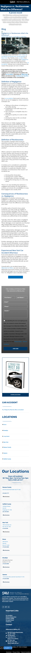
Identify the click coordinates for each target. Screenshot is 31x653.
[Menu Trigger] (27, 7)
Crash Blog (16, 37)
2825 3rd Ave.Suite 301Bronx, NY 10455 (6, 543)
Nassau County (7, 447)
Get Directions (7, 515)
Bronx (4, 424)
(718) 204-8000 (6, 547)
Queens (5, 453)
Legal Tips (23, 37)
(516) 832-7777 (6, 493)
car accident (9, 74)
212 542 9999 (5, 528)
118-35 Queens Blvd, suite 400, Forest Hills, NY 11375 (13, 576)
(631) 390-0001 (6, 511)
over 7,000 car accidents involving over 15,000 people (14, 55)
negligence (24, 59)
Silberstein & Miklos (7, 268)
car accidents (9, 98)
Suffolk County (7, 459)
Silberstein (24, 74)
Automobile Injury (6, 37)
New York (4, 58)
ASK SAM (15, 348)
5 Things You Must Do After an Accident (13, 409)
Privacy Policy (18, 341)
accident (21, 58)
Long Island (6, 436)
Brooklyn (5, 430)
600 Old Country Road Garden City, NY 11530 (11, 489)
